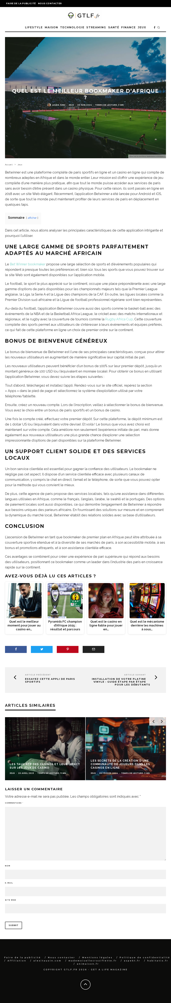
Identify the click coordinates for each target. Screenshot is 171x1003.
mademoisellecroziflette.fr (92, 960)
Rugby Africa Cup (119, 319)
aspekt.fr (132, 960)
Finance (128, 27)
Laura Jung (58, 105)
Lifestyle (34, 27)
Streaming (96, 27)
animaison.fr (88, 964)
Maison (51, 27)
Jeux (142, 27)
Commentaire (14, 803)
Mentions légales (97, 957)
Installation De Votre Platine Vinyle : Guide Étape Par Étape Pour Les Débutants (121, 682)
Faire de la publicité (21, 3)
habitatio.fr (157, 960)
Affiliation (17, 960)
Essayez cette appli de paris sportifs (50, 680)
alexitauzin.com (47, 960)
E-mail (9, 883)
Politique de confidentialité (145, 957)
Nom (7, 866)
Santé (113, 27)
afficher (32, 217)
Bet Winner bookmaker (27, 264)
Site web (10, 900)
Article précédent (38, 675)
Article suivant (135, 675)
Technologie (72, 27)
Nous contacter (50, 3)
